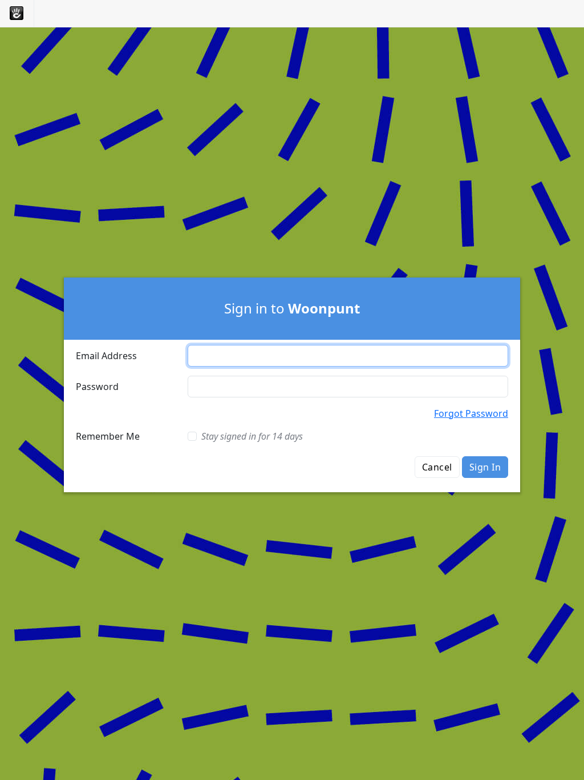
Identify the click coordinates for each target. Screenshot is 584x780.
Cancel (437, 467)
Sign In (485, 467)
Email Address (106, 355)
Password (97, 386)
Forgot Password (471, 413)
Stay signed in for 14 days (252, 436)
